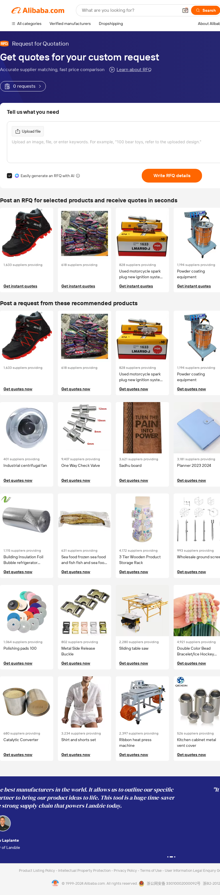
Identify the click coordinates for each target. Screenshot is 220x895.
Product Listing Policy (37, 870)
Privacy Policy (126, 870)
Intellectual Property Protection (84, 870)
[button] (185, 10)
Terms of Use (151, 870)
